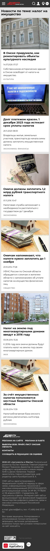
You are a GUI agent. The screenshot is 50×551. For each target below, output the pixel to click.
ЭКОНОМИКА (10, 215)
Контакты (8, 450)
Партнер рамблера (25, 538)
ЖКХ (5, 354)
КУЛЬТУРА (8, 79)
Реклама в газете (35, 440)
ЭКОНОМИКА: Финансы (16, 149)
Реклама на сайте (12, 440)
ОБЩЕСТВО (9, 288)
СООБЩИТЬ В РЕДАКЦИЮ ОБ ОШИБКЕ (22, 454)
